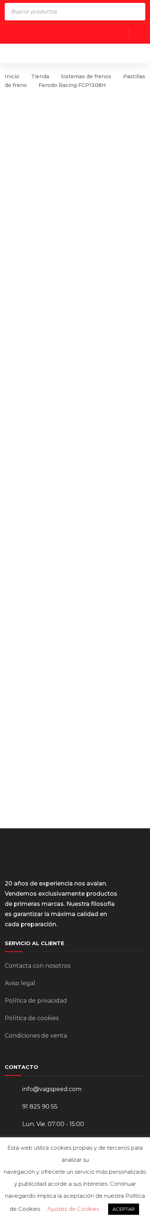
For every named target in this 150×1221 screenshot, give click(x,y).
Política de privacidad (36, 1000)
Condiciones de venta (36, 1035)
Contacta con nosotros (37, 965)
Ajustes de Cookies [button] (73, 1208)
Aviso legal (20, 983)
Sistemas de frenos (86, 76)
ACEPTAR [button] (123, 1209)
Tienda (40, 76)
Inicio (12, 76)
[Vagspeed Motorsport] (76, 53)
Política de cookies (32, 1018)
